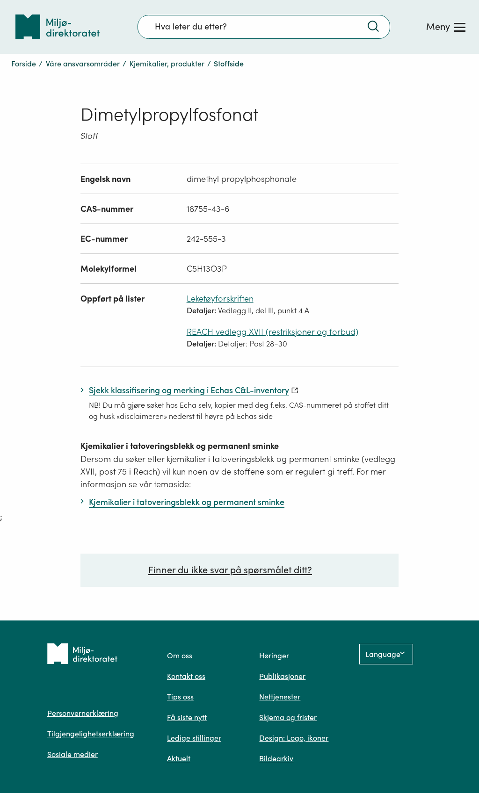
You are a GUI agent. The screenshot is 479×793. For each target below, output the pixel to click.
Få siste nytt (187, 717)
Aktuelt (178, 758)
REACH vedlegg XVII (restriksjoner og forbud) (272, 331)
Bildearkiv (276, 758)
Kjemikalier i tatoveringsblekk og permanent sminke (179, 445)
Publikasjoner (282, 676)
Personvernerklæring (82, 713)
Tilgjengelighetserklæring (90, 733)
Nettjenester (279, 696)
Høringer (274, 655)
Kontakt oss (186, 676)
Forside (23, 63)
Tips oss (180, 696)
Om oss (179, 655)
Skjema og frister (288, 717)
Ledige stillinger (194, 738)
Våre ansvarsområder (83, 63)
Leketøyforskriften (220, 298)
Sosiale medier (72, 754)
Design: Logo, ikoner (293, 738)
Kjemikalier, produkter (167, 63)
